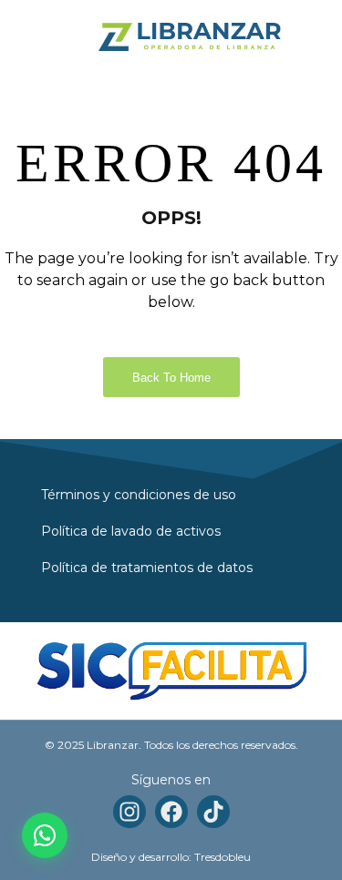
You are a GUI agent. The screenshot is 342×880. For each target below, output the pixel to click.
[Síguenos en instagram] (129, 811)
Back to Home (171, 377)
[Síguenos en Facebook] (171, 811)
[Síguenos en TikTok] (213, 811)
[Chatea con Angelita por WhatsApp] (44, 835)
